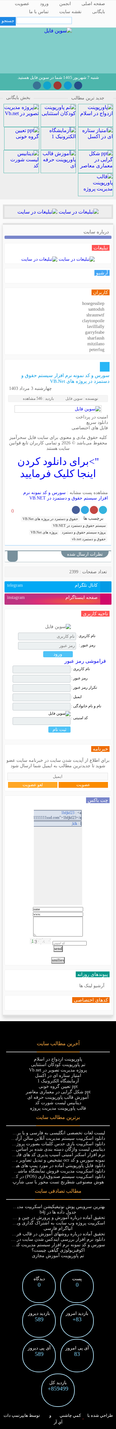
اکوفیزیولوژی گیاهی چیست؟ (58, 1250)
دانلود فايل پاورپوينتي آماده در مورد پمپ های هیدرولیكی (52, 1165)
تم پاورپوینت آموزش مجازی (58, 1255)
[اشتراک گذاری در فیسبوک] (76, 510)
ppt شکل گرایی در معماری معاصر (58, 1091)
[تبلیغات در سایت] (78, 211)
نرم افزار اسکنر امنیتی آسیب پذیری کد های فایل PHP (53, 1154)
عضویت (22, 3)
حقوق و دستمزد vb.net (89, 539)
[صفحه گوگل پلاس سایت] (57, 85)
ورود (44, 3)
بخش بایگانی (18, 97)
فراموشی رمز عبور (85, 661)
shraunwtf (95, 315)
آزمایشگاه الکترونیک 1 (58, 1081)
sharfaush (95, 338)
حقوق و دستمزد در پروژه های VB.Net (50, 519)
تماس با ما (39, 11)
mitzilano (95, 343)
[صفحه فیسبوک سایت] (78, 85)
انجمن (65, 3)
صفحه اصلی (93, 3)
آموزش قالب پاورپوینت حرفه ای (58, 1097)
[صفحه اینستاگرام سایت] (37, 85)
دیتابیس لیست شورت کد (58, 1102)
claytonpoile (93, 320)
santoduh (96, 309)
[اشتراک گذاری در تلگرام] (85, 510)
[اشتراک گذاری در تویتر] (103, 510)
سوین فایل (73, 398)
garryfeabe (94, 332)
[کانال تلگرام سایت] (68, 85)
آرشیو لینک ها (91, 985)
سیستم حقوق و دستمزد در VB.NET (79, 525)
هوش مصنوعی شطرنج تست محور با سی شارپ (58, 1182)
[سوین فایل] (58, 30)
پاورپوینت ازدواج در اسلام (58, 1059)
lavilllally (95, 326)
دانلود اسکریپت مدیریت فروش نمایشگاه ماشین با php (54, 1171)
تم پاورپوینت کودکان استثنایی (58, 1064)
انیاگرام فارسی (58, 1228)
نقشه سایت (70, 11)
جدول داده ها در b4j (58, 1212)
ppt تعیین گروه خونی (58, 1086)
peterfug (96, 349)
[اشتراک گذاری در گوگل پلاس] (94, 510)
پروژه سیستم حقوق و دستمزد (84, 532)
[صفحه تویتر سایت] (47, 85)
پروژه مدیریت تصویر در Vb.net (58, 1070)
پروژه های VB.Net (44, 532)
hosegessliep (93, 303)
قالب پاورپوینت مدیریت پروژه (58, 1108)
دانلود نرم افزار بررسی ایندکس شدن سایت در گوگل (54, 1239)
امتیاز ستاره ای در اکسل (58, 1075)
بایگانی (98, 11)
